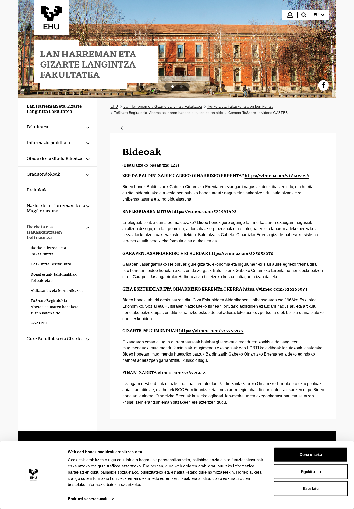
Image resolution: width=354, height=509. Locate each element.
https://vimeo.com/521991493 (204, 211)
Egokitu (308, 471)
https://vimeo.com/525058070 (241, 253)
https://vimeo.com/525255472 (211, 330)
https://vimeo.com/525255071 (275, 289)
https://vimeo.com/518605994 (277, 175)
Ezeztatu (311, 488)
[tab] (172, 87)
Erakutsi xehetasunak (87, 499)
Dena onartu (311, 454)
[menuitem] (319, 15)
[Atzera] (121, 128)
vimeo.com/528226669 (182, 372)
